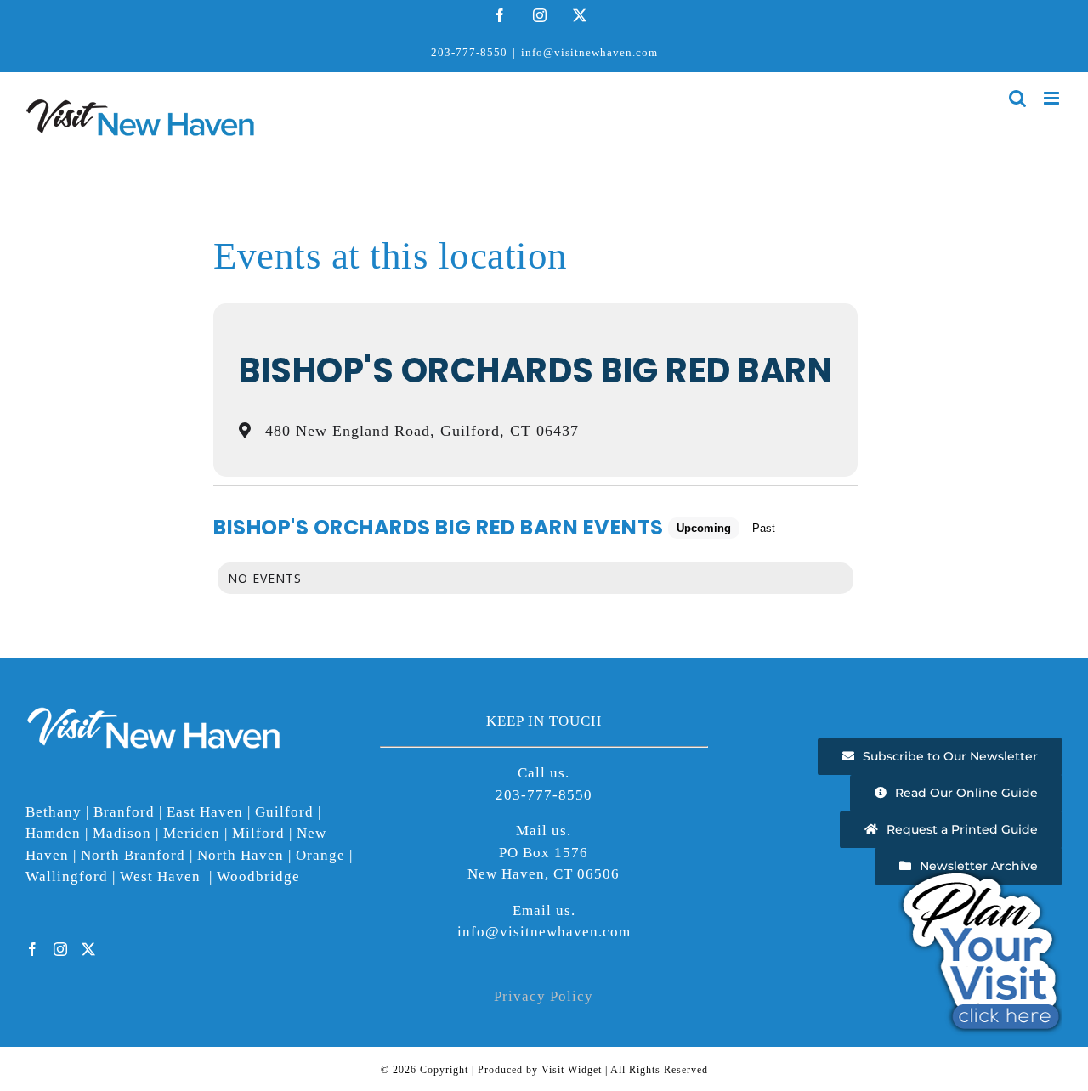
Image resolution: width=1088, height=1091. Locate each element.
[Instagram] (61, 949)
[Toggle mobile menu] (1053, 98)
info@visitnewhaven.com (589, 52)
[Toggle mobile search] (1018, 98)
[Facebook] (33, 949)
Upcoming (704, 528)
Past (763, 528)
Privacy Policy (543, 996)
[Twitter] (89, 949)
